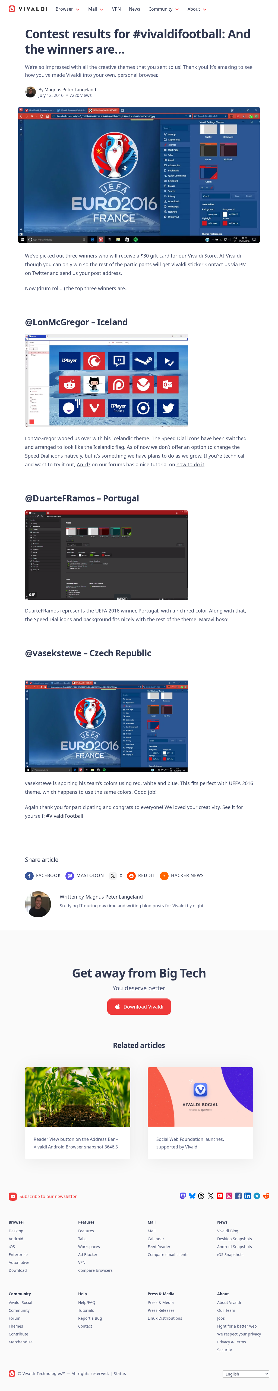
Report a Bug (90, 1318)
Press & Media (161, 1302)
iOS (12, 1246)
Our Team (226, 1310)
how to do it (190, 464)
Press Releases (161, 1310)
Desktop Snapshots (234, 1238)
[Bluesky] (192, 1196)
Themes (16, 1326)
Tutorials (86, 1310)
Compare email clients (168, 1254)
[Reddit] (266, 1196)
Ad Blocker (87, 1254)
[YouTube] (220, 1196)
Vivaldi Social (20, 1302)
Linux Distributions (165, 1318)
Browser (65, 9)
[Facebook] (238, 1196)
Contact (85, 1326)
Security (224, 1349)
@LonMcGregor (57, 322)
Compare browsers (95, 1270)
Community (161, 9)
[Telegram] (257, 1196)
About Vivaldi (229, 1302)
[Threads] (201, 1196)
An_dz (83, 464)
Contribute (18, 1334)
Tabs (82, 1238)
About (194, 9)
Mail (93, 9)
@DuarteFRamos (60, 498)
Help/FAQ (86, 1302)
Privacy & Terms (231, 1341)
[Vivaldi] (28, 9)
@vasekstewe (53, 653)
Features (86, 1230)
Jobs (221, 1318)
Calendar (156, 1238)
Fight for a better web (237, 1326)
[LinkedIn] (247, 1196)
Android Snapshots (234, 1246)
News (134, 9)
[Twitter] (210, 1196)
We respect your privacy (239, 1334)
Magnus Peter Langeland (70, 90)
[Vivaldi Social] (183, 1196)
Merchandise (21, 1341)
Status (120, 1373)
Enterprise (18, 1254)
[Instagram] (229, 1196)
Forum (14, 1318)
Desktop (16, 1230)
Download (18, 1270)
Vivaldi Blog (227, 1230)
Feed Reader (159, 1246)
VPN (116, 9)
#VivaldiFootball (64, 816)
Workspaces (89, 1246)
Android (16, 1238)
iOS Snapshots (230, 1254)
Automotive (19, 1262)
